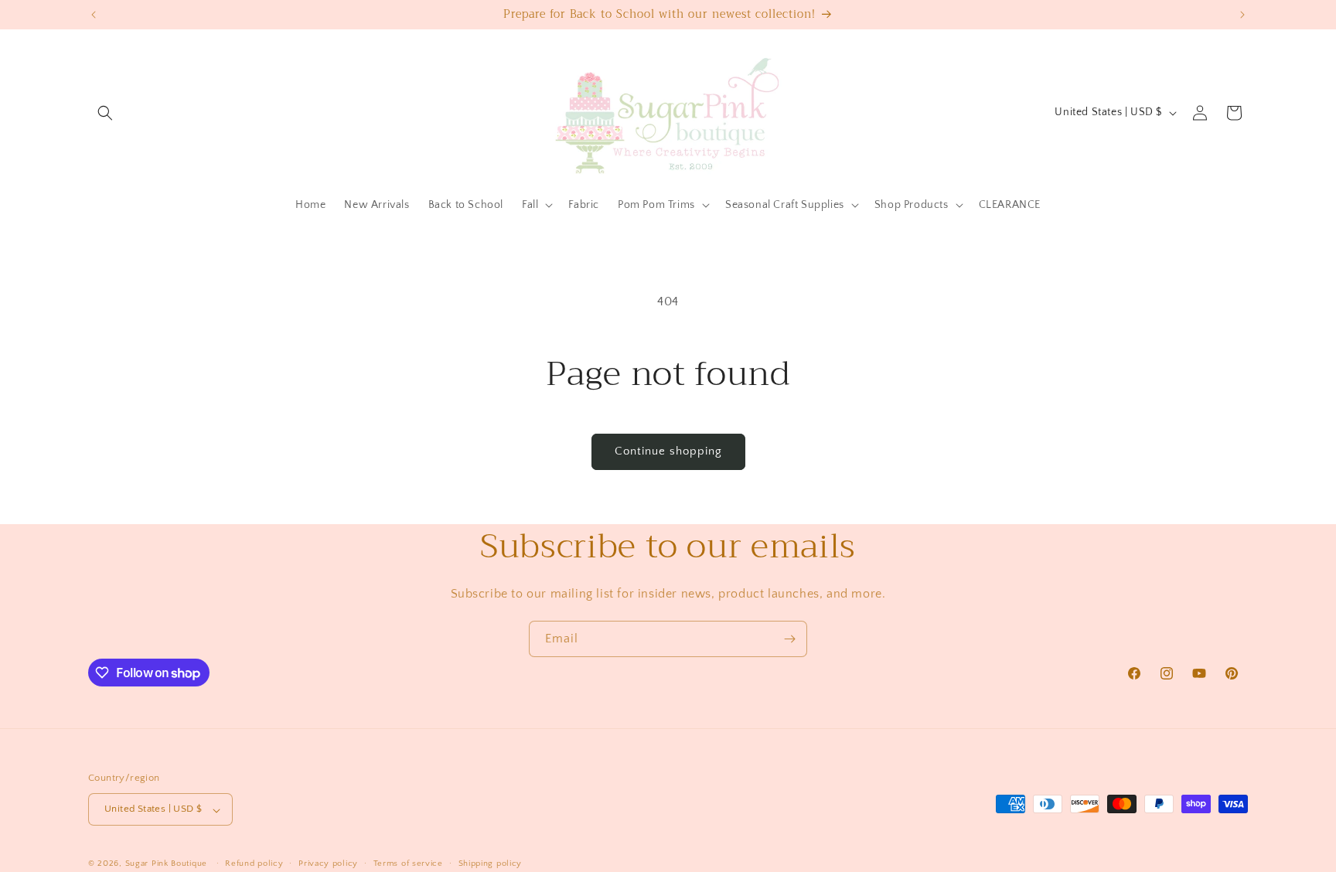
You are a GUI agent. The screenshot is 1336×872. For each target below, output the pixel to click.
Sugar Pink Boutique (166, 864)
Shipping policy (490, 863)
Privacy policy (328, 863)
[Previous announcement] (94, 14)
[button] (105, 113)
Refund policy (254, 863)
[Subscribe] (789, 639)
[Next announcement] (1242, 14)
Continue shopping (668, 451)
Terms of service (408, 863)
